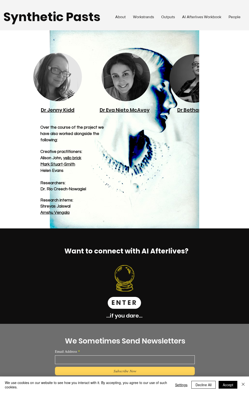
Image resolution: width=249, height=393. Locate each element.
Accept (228, 384)
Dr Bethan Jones (197, 110)
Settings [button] (181, 384)
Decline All (204, 384)
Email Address (66, 351)
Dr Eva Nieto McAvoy (125, 110)
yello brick (72, 158)
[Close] (243, 384)
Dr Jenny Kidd (57, 110)
